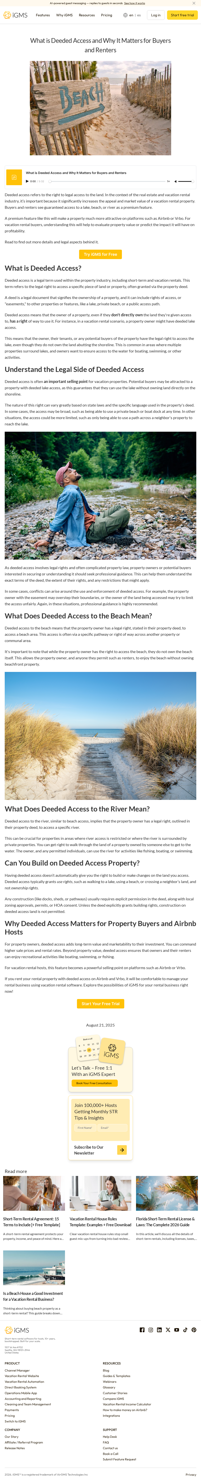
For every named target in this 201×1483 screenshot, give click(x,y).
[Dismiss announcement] (194, 3)
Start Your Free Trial (101, 1003)
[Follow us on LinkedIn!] (159, 1330)
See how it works (134, 3)
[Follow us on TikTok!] (185, 1330)
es (139, 15)
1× (168, 181)
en (131, 15)
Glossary (109, 1387)
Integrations (111, 1416)
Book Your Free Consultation (94, 1083)
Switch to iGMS (15, 1421)
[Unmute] (176, 181)
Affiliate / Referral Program (24, 1442)
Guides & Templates (116, 1376)
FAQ (106, 1442)
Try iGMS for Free (100, 254)
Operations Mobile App (21, 1393)
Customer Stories (115, 1393)
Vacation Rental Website (22, 1376)
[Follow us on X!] (168, 1330)
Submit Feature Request (119, 1459)
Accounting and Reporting (23, 1399)
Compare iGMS (113, 1399)
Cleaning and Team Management (28, 1404)
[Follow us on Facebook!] (142, 1330)
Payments (12, 1410)
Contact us (110, 1448)
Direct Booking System (21, 1387)
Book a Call (110, 1454)
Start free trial (182, 15)
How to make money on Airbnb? (125, 1410)
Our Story (11, 1437)
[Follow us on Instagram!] (150, 1330)
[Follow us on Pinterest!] (194, 1330)
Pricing (10, 1416)
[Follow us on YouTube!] (176, 1330)
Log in (156, 15)
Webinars (109, 1382)
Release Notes (15, 1448)
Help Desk (110, 1437)
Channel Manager (17, 1370)
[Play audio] (27, 181)
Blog (106, 1370)
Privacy (191, 1475)
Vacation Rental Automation (24, 1382)
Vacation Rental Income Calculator (127, 1404)
